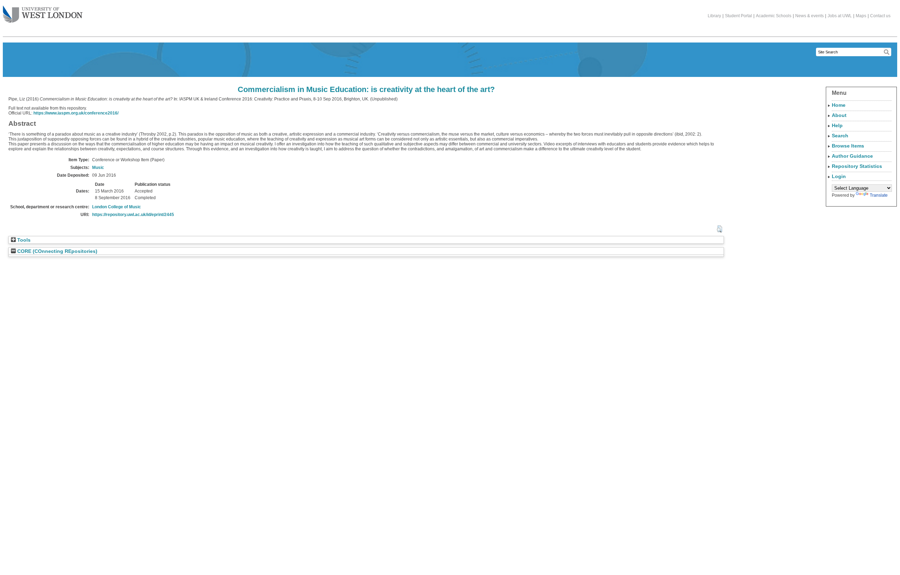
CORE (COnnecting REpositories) (56, 251)
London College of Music (116, 206)
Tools (23, 240)
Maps (861, 15)
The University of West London (42, 15)
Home (839, 105)
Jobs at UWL (840, 15)
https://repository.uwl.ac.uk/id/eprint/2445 (133, 214)
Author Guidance (852, 156)
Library (714, 15)
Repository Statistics (857, 166)
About (839, 115)
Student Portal (738, 15)
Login (839, 176)
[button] (719, 229)
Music (98, 167)
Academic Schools (773, 15)
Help (837, 125)
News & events (809, 15)
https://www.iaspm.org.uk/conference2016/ (75, 113)
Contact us (880, 15)
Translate (879, 195)
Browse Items (848, 146)
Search (840, 135)
